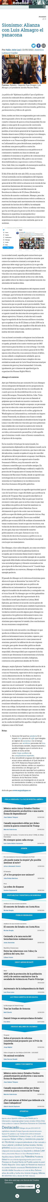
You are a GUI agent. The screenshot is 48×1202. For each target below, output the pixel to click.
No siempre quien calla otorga (18, 839)
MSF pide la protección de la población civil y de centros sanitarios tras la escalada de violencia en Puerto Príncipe (24, 976)
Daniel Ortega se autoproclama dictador (23, 1018)
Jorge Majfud (8, 1047)
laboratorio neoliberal (16, 1148)
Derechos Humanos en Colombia (33, 1123)
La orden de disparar (14, 886)
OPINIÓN (24, 848)
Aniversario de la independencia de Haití (24, 988)
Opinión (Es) (19, 1156)
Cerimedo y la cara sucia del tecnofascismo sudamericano (18, 937)
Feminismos (13, 1136)
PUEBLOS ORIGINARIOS (24, 915)
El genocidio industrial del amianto (32, 1131)
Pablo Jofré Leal (13, 49)
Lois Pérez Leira (9, 992)
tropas (19, 753)
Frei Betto (7, 1022)
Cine (43, 1121)
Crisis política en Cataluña (10, 1123)
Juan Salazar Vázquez (11, 817)
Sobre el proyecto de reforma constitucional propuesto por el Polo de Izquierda (23, 1041)
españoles (30, 756)
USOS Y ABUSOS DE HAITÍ (24, 962)
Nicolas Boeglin (9, 910)
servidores (26, 743)
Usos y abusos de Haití (20, 1175)
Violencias (32, 1176)
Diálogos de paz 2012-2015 (29, 1128)
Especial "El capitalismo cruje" (11, 1134)
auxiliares (25, 753)
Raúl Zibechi (8, 1012)
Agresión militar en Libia (20, 1118)
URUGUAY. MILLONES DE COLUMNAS (24, 1026)
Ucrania (27, 1173)
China (38, 1121)
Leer (42, 1150)
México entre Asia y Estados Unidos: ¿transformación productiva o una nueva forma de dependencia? (23, 811)
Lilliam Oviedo (8, 957)
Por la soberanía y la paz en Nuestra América (24, 799)
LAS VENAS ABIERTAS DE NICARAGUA (24, 997)
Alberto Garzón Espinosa (12, 1106)
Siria (22, 1173)
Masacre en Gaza (20, 1154)
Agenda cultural (6, 1118)
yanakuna (33, 736)
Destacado (10, 1127)
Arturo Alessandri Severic (12, 866)
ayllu (33, 738)
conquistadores (20, 756)
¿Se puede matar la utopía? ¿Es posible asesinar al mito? (22, 861)
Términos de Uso (20, 1182)
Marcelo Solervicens (10, 829)
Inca (43, 743)
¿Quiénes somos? (25, 1186)
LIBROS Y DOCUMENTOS (24, 1064)
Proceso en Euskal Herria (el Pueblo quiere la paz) (23, 1162)
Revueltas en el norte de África (24, 1170)
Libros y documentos (8, 1154)
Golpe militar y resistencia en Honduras (24, 895)
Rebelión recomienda (17, 1167)
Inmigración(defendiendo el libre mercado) (30, 1142)
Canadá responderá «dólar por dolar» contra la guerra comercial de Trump (22, 824)
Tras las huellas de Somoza (17, 1008)
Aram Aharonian (9, 942)
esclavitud (27, 741)
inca (19, 738)
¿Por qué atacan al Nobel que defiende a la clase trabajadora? (24, 1101)
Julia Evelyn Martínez (11, 878)
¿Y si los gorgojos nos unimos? (19, 874)
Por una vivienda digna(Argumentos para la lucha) (24, 1159)
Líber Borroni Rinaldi (10, 1059)
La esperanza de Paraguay (32, 1148)
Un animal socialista (14, 1055)
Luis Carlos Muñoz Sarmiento (13, 843)
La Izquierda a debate (30, 1150)
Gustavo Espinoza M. (10, 890)
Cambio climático (29, 1121)
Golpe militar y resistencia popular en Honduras (23, 1140)
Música (11, 1157)
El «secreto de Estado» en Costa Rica (21, 906)
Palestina (29, 1156)
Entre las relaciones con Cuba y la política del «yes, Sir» (20, 952)
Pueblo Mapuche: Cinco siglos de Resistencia (19, 1164)
